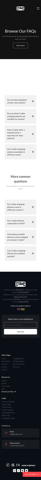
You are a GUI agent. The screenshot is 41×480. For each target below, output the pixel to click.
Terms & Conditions (8, 402)
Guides (4, 383)
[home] (20, 8)
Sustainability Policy (8, 413)
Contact (4, 369)
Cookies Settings (7, 410)
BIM (3, 389)
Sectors (4, 367)
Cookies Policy (7, 407)
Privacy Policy (6, 404)
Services (4, 364)
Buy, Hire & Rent (18, 364)
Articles (4, 380)
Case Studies (6, 386)
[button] (38, 8)
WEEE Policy (6, 415)
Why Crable (6, 361)
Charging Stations (18, 361)
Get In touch (20, 45)
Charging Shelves (18, 358)
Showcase (16, 367)
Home (4, 358)
